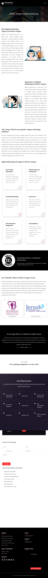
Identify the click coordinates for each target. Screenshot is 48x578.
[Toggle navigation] (45, 3)
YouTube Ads (24, 396)
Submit (6, 464)
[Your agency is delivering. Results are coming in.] (43, 564)
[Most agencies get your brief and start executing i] (28, 560)
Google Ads (9, 415)
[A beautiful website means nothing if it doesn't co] (28, 564)
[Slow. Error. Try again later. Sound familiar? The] (43, 560)
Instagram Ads (25, 415)
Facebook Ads (24, 405)
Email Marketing (33, 223)
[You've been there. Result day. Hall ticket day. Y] (35, 560)
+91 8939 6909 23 (29, 535)
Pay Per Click (32, 196)
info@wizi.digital (28, 541)
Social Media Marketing (12, 196)
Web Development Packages (40, 405)
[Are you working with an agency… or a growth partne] (35, 564)
